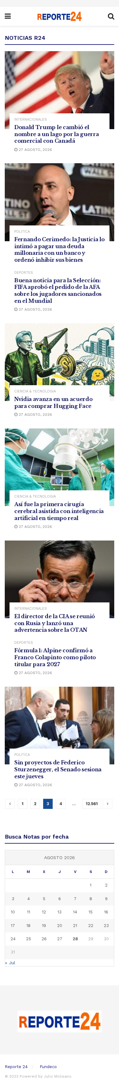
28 (75, 938)
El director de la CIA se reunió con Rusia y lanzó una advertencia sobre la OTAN (54, 623)
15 (91, 912)
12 (44, 912)
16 (106, 912)
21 (75, 925)
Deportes (23, 272)
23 (106, 925)
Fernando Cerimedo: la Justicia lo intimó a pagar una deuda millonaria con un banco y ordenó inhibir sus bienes (59, 249)
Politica (22, 231)
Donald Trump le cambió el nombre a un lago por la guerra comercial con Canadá (56, 134)
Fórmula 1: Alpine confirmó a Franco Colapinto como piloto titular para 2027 (55, 657)
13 (59, 912)
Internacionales (30, 119)
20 (59, 925)
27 (59, 938)
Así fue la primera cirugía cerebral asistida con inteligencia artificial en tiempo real (59, 511)
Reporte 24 (16, 1066)
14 (75, 912)
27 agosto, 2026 (34, 149)
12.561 (92, 803)
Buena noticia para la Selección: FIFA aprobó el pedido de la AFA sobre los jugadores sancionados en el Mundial (58, 290)
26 (44, 938)
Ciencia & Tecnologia (35, 391)
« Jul (10, 962)
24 (13, 938)
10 (13, 912)
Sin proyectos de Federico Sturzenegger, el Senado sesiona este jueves (58, 769)
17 (13, 925)
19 (44, 925)
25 (28, 938)
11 (28, 912)
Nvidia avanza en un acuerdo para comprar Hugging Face (53, 402)
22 (90, 925)
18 (28, 925)
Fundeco (48, 1066)
